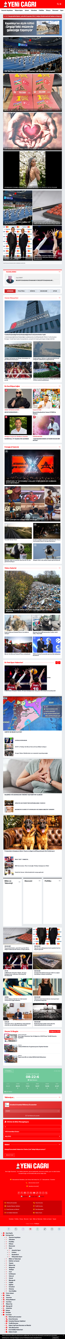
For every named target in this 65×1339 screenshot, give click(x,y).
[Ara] (58, 4)
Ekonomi (55, 10)
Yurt (10, 1271)
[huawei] (41, 1197)
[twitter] (15, 1229)
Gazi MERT (19, 277)
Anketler (9, 1308)
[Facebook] (18, 1193)
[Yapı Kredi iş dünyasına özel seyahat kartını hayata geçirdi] (47, 936)
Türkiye (11, 1269)
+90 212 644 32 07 (33, 1183)
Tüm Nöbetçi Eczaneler (33, 1115)
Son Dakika (12, 1291)
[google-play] (33, 1197)
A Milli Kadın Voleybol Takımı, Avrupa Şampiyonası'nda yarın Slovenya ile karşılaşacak (30, 690)
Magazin (12, 1267)
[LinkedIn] (31, 1193)
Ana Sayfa (9, 1233)
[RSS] (46, 1193)
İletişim (8, 1312)
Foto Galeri (10, 1293)
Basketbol (15, 1254)
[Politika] (59, 881)
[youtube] (30, 1229)
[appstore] (24, 1197)
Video (8, 1295)
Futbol (14, 1252)
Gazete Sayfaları (7, 10)
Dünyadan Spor (17, 1256)
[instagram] (23, 1229)
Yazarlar (9, 1297)
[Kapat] (64, 1335)
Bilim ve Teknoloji (9, 882)
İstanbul (12, 1286)
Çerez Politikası (47, 1337)
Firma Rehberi (10, 1299)
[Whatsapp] (43, 1193)
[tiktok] (44, 1229)
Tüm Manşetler (39, 1209)
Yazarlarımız (11, 272)
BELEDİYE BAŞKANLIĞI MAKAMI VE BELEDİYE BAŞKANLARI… (35, 280)
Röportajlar (19, 10)
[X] (21, 1193)
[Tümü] (59, 386)
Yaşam (54, 1219)
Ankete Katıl (10, 1155)
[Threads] (40, 1193)
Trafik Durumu (39, 1206)
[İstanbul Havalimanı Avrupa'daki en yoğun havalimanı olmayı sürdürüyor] (47, 960)
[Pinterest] (25, 1193)
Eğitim (11, 1284)
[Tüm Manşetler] (59, 298)
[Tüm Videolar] (59, 568)
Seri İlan (8, 1302)
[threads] (52, 1229)
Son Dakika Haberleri (12, 1212)
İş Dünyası (12, 1274)
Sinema (11, 1289)
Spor (61, 10)
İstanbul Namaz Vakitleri (13, 1206)
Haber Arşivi (38, 1212)
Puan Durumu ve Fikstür (13, 1209)
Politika (41, 10)
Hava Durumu (39, 1202)
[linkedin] (59, 1229)
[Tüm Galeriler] (59, 447)
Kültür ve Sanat (47, 1219)
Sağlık (7, 1022)
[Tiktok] (37, 1193)
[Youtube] (34, 1193)
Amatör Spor (16, 1250)
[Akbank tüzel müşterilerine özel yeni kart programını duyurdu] (47, 987)
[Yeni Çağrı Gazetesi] (20, 4)
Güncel (11, 1276)
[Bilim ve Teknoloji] (19, 882)
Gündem (34, 10)
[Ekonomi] (39, 881)
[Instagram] (28, 1193)
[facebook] (8, 1229)
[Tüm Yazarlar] (59, 272)
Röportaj (12, 1265)
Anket (27, 10)
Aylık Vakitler (9, 1091)
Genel (7, 997)
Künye (8, 1310)
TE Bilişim (36, 1223)
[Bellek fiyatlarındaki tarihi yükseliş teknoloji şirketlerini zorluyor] (47, 1011)
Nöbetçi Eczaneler (12, 1202)
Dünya (48, 10)
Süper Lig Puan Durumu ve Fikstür (20, 1325)
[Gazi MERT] (10, 279)
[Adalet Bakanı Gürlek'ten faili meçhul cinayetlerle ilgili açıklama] (17, 987)
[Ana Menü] (60, 4)
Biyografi (12, 1280)
